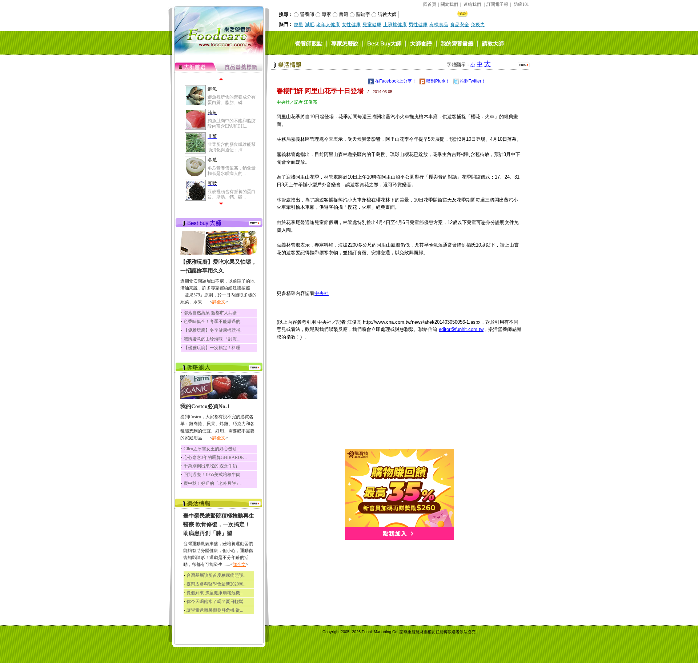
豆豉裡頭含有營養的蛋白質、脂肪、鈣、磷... (232, 194)
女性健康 (351, 24)
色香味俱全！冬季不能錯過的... (214, 321)
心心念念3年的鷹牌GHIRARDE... (215, 457)
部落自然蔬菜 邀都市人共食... (212, 312)
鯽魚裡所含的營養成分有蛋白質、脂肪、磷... (232, 100)
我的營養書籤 (457, 43)
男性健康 (418, 24)
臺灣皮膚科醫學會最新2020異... (216, 584)
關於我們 (449, 4)
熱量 (298, 24)
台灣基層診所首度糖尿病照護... (216, 575)
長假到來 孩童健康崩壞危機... (214, 592)
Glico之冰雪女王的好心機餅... (212, 448)
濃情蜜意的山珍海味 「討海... (212, 339)
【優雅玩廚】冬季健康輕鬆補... (214, 330)
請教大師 (493, 43)
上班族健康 (395, 24)
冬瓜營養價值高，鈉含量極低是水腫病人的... (232, 170)
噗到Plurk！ (438, 81)
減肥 (309, 24)
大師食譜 (421, 43)
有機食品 (438, 24)
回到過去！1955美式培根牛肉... (214, 474)
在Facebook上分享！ (395, 81)
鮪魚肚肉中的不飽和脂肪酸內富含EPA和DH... (232, 123)
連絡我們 (472, 4)
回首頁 (429, 4)
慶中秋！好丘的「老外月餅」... (214, 483)
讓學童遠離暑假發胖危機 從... (214, 610)
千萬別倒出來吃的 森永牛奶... (212, 465)
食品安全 (459, 24)
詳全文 (218, 301)
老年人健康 (328, 24)
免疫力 (478, 24)
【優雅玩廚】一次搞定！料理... (214, 347)
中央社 (321, 293)
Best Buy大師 (384, 43)
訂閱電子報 (497, 4)
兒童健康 (371, 24)
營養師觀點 (308, 43)
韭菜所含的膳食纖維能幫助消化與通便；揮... (232, 147)
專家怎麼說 (344, 43)
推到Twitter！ (473, 81)
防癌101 (521, 4)
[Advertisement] (399, 398)
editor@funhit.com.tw (461, 329)
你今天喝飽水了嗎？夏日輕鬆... (216, 601)
